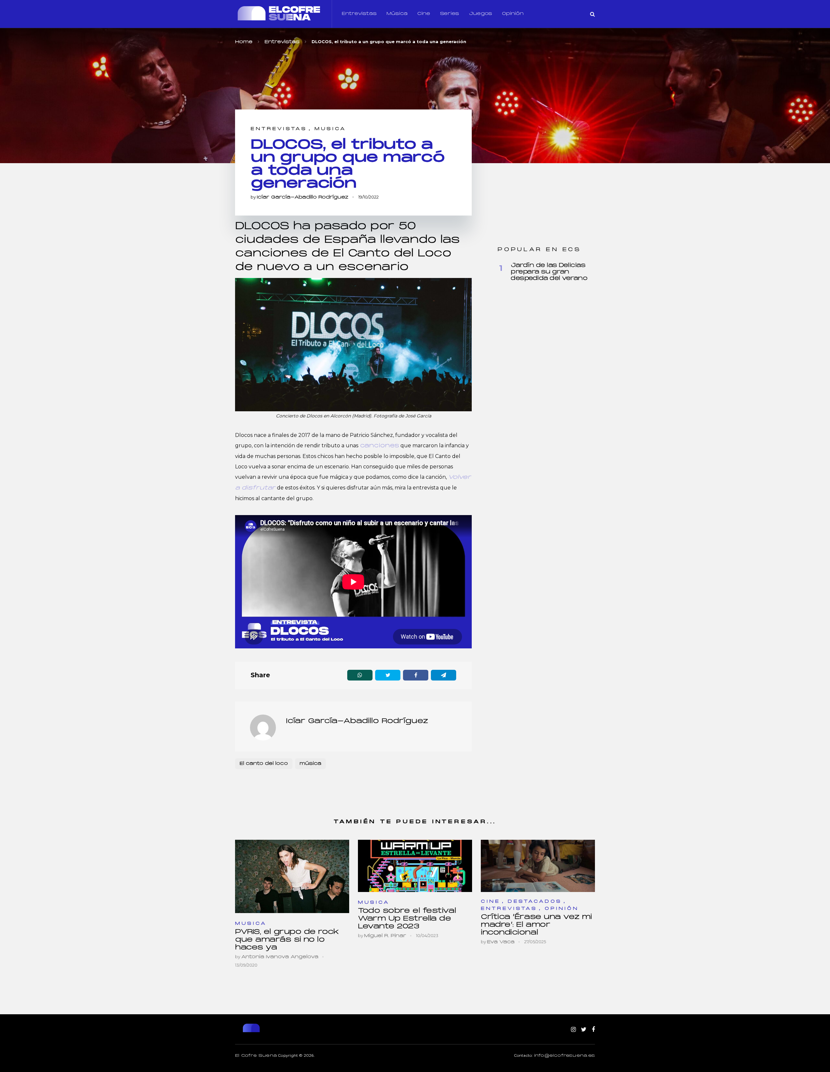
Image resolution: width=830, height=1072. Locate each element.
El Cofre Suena (256, 1056)
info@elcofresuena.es (564, 1056)
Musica (330, 128)
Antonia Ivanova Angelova (279, 957)
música (310, 763)
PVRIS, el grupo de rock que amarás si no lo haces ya (287, 939)
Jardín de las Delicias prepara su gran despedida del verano (549, 272)
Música (397, 13)
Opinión (513, 13)
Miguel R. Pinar (385, 935)
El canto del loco (264, 763)
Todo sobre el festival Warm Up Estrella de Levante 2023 (407, 918)
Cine (423, 13)
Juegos (480, 13)
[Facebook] (593, 1030)
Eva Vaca (501, 942)
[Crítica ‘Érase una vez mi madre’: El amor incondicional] (538, 866)
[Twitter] (584, 1030)
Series (449, 13)
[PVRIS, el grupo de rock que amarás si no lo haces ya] (292, 876)
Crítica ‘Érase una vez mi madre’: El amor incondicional (536, 924)
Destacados (535, 901)
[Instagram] (573, 1030)
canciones (378, 446)
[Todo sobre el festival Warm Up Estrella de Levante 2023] (415, 866)
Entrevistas (359, 13)
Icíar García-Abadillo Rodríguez (303, 197)
